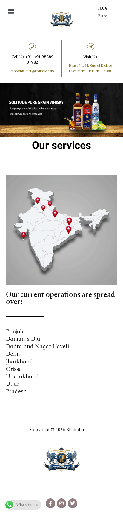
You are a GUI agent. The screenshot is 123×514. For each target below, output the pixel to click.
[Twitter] (72, 503)
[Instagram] (61, 503)
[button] (20, 11)
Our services (61, 145)
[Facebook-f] (50, 503)
